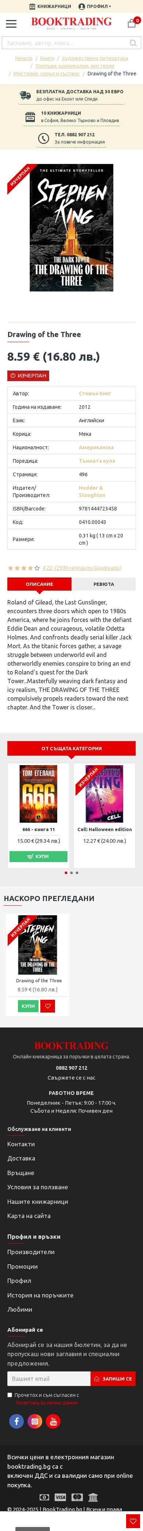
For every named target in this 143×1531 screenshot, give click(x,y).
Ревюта (104, 584)
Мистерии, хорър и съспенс (47, 74)
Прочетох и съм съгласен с (47, 1399)
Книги (47, 58)
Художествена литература (95, 58)
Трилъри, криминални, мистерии (74, 66)
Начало (24, 58)
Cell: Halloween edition (104, 829)
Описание (39, 584)
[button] (66, 873)
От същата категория (71, 748)
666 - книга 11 (38, 829)
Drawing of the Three (39, 980)
